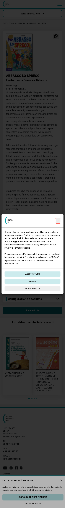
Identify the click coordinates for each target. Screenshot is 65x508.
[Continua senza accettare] (58, 220)
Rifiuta (32, 281)
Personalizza (32, 289)
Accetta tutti (32, 274)
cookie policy (33, 244)
